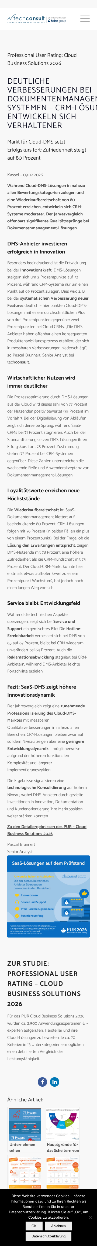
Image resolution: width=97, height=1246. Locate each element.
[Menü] (82, 19)
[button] (42, 1082)
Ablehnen (58, 1226)
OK (34, 1226)
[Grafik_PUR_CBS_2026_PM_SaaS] (48, 896)
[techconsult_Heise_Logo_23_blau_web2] (40, 19)
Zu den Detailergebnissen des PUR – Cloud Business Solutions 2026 (46, 830)
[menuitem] (82, 19)
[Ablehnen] (90, 1217)
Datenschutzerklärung (48, 1236)
